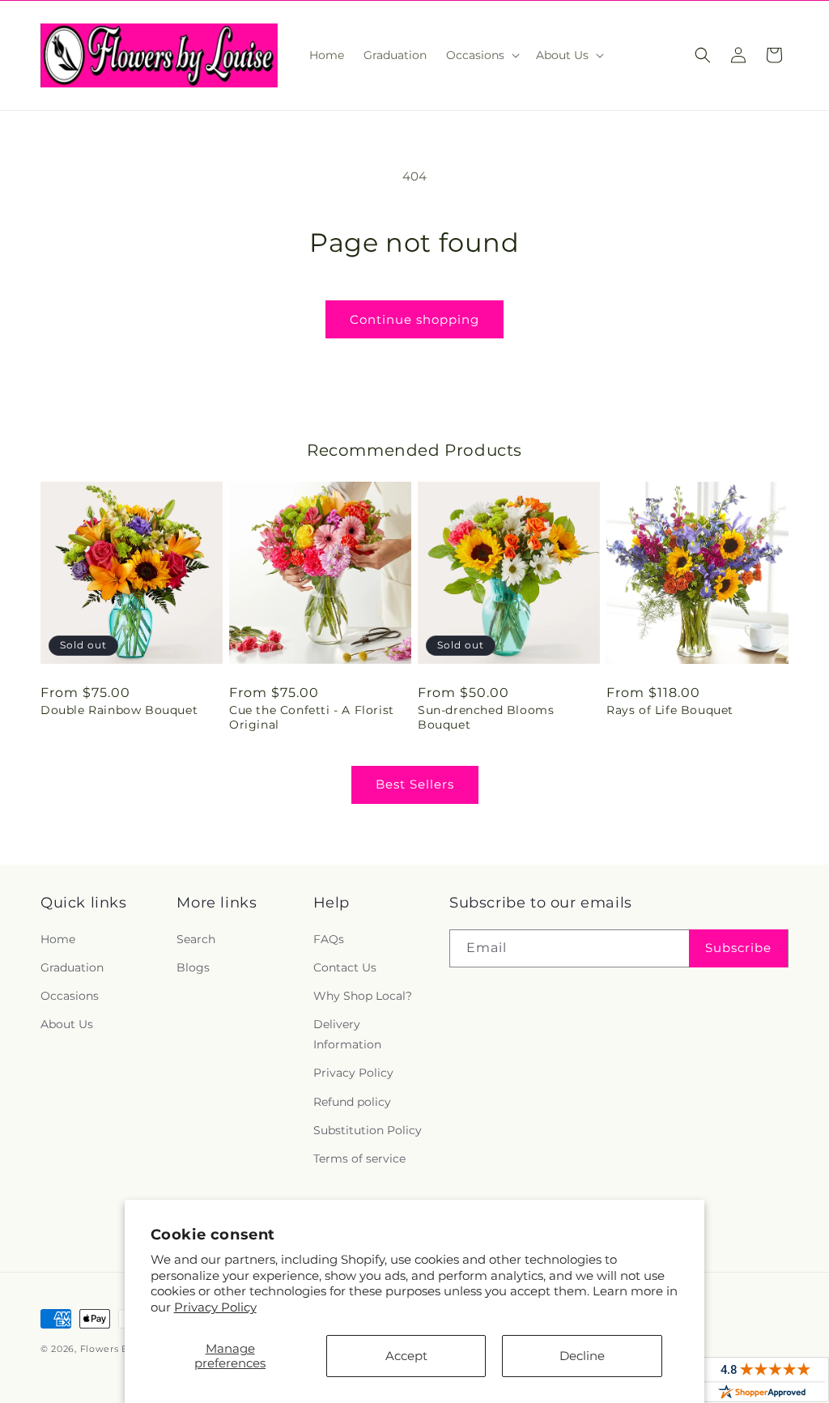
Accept (406, 1355)
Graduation (72, 967)
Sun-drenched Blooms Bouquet (486, 717)
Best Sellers (415, 784)
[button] (481, 55)
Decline (582, 1355)
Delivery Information (347, 1034)
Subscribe (738, 947)
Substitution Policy (367, 1130)
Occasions (69, 995)
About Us (66, 1024)
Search (195, 939)
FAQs (328, 939)
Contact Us (344, 967)
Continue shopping (414, 319)
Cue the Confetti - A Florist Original (311, 717)
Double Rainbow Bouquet (119, 710)
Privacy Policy (215, 1307)
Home (57, 939)
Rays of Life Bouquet (669, 710)
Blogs (193, 967)
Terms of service (359, 1158)
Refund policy (352, 1102)
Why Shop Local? (362, 995)
